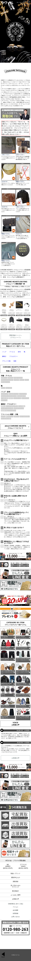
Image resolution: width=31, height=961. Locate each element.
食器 (15, 361)
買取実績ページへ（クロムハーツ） (15, 336)
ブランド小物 (6, 361)
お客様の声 (15, 758)
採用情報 (15, 913)
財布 (19, 352)
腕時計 (4, 356)
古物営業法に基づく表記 (15, 904)
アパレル (12, 352)
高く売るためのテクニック (15, 886)
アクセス (15, 907)
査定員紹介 (15, 891)
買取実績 (15, 881)
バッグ (4, 352)
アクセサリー (13, 356)
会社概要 (15, 910)
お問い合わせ (15, 916)
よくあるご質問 (15, 895)
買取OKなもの (15, 877)
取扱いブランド (15, 873)
